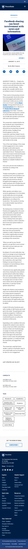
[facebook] (4, 71)
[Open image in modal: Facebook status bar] (14, 42)
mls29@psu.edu (7, 379)
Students (20, 403)
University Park (20, 413)
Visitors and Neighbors (8, 408)
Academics (19, 398)
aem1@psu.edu (7, 385)
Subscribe (13, 445)
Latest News (8, 425)
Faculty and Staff (20, 408)
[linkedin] (17, 71)
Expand (21, 58)
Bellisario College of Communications (8, 419)
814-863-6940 (13, 381)
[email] (24, 71)
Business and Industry (8, 413)
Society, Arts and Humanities (8, 403)
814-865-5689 (13, 386)
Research (14, 15)
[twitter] (10, 71)
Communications (8, 107)
